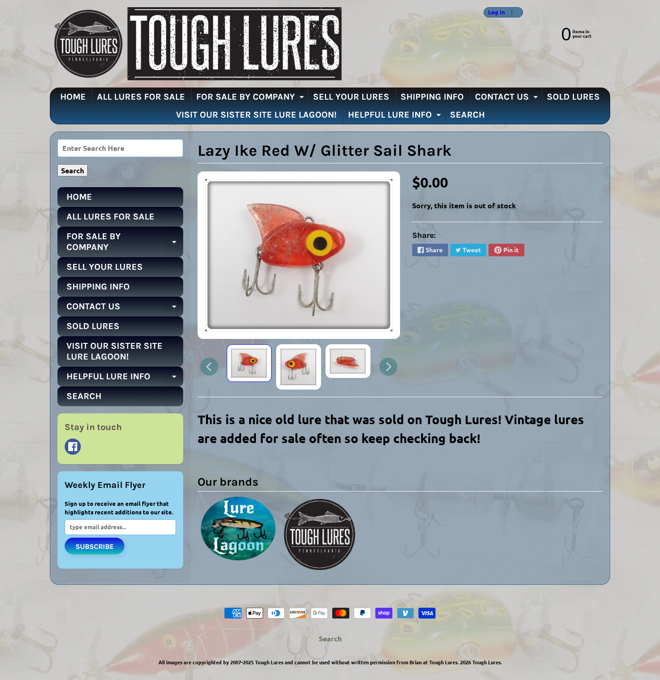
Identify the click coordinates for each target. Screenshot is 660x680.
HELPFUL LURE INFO (395, 117)
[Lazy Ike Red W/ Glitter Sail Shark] (249, 363)
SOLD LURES (573, 97)
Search (330, 638)
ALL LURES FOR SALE (141, 97)
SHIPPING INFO (432, 97)
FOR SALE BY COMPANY (251, 99)
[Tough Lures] (196, 43)
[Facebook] (73, 447)
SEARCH (467, 115)
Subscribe (94, 546)
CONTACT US (507, 99)
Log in (496, 12)
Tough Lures (486, 662)
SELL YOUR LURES (351, 97)
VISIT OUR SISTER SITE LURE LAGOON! (256, 115)
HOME (73, 97)
